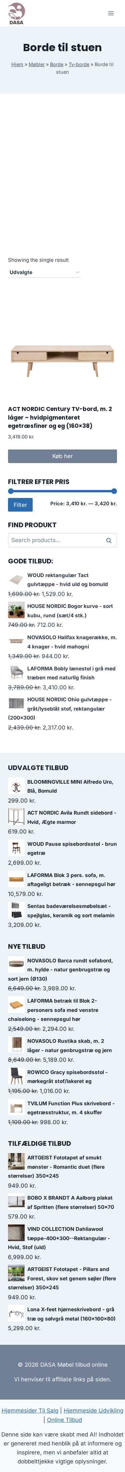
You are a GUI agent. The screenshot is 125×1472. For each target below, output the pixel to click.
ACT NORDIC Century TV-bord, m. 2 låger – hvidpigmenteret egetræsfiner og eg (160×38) (60, 417)
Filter (20, 504)
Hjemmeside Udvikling (93, 1410)
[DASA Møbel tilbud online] (16, 13)
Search (110, 540)
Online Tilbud (64, 1420)
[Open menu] (111, 13)
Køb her (62, 456)
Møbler (37, 64)
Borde (56, 64)
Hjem (17, 64)
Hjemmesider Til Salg (30, 1410)
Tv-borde (79, 64)
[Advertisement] (62, 182)
